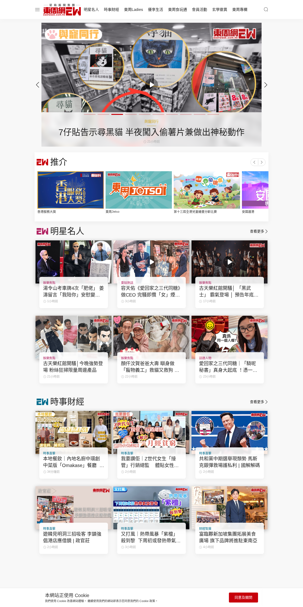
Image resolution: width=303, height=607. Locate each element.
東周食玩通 (177, 10)
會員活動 (199, 10)
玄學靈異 (219, 10)
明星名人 (91, 10)
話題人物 (205, 358)
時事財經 (111, 10)
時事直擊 (49, 453)
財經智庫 (205, 528)
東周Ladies (133, 10)
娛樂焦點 (49, 282)
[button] (265, 85)
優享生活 (155, 10)
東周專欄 (239, 10)
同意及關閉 (243, 597)
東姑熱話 (127, 282)
